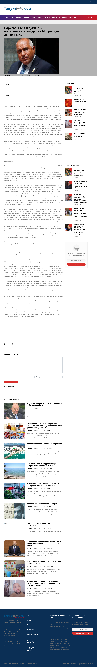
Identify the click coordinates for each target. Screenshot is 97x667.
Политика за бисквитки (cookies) (30, 649)
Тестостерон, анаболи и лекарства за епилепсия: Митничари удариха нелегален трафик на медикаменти (44, 426)
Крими (40, 17)
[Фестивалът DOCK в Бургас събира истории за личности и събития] (14, 471)
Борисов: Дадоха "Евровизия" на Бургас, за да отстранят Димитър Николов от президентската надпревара (79, 229)
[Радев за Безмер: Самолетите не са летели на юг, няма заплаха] (14, 411)
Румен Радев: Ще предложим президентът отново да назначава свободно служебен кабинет (44, 543)
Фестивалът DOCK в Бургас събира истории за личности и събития (41, 465)
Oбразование (51, 566)
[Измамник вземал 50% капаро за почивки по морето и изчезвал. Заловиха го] (14, 491)
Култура (54, 17)
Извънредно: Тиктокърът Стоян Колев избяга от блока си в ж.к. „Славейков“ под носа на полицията (44, 583)
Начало (6, 17)
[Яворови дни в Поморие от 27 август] (14, 511)
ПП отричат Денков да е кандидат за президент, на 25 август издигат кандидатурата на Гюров (81, 185)
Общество (26, 17)
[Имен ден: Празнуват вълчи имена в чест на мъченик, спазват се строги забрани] (68, 112)
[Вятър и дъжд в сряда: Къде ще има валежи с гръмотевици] (68, 136)
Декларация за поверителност (70, 664)
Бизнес (33, 17)
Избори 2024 (72, 17)
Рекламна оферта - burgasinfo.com (85, 663)
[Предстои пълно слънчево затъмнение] (68, 103)
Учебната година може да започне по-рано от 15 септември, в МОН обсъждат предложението (80, 90)
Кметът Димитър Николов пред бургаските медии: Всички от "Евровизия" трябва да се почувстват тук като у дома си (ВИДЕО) (81, 213)
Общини (46, 17)
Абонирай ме (76, 264)
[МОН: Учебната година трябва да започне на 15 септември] (14, 568)
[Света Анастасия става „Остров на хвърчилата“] (14, 523)
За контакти (30, 629)
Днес (12, 17)
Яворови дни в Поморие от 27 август (42, 504)
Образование (63, 17)
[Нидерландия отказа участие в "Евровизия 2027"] (14, 451)
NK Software (34, 663)
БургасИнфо (7, 75)
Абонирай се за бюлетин (82, 633)
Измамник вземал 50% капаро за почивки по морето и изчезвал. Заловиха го (44, 484)
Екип (28, 625)
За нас (29, 620)
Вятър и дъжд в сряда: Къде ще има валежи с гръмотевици (80, 135)
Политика (18, 17)
